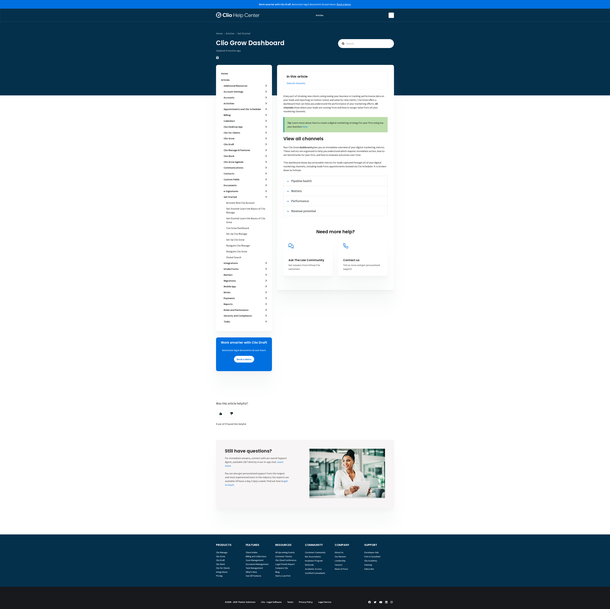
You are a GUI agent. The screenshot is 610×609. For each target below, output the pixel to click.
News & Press (341, 568)
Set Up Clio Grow (235, 239)
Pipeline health (301, 181)
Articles (319, 15)
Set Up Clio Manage (236, 233)
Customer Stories (283, 556)
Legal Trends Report (285, 564)
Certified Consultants (315, 573)
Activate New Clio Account (240, 202)
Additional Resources (235, 85)
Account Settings (233, 91)
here (304, 126)
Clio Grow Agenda (233, 161)
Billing (227, 115)
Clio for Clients (232, 132)
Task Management (254, 568)
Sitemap (368, 564)
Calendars (229, 120)
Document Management (257, 564)
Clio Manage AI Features (237, 150)
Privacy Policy (306, 602)
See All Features (253, 575)
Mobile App (230, 286)
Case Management (254, 560)
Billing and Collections (256, 556)
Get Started (243, 33)
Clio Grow (229, 138)
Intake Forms (231, 268)
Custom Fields (231, 179)
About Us (339, 552)
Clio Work (229, 156)
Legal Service (324, 602)
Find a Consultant (372, 556)
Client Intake (252, 552)
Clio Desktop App (233, 126)
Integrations (231, 263)
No (231, 413)
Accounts (229, 97)
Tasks (227, 321)
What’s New (251, 572)
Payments (229, 298)
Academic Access (313, 568)
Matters (228, 274)
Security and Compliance (238, 315)
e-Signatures (231, 191)
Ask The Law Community (306, 260)
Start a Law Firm (283, 575)
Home (219, 33)
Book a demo (344, 4)
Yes (220, 413)
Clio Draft (229, 144)
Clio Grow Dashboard (237, 228)
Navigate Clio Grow (236, 251)
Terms (290, 602)
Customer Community (315, 552)
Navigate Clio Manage (238, 245)
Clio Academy (370, 560)
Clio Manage (221, 552)
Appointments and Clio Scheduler (242, 109)
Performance (300, 201)
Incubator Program (314, 560)
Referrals (309, 564)
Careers (338, 564)
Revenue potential (303, 211)
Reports (228, 304)
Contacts (229, 173)
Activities (229, 103)
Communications (233, 167)
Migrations (230, 280)
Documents (230, 185)
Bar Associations (313, 556)
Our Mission (340, 556)
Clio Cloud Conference (285, 560)
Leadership (340, 560)
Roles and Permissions (236, 309)
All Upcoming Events (285, 552)
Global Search (233, 257)
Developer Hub (371, 552)
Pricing (219, 575)
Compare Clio (281, 568)
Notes (227, 292)
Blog (277, 572)
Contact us (351, 260)
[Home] (238, 15)
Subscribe (369, 568)
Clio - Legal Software (271, 602)
